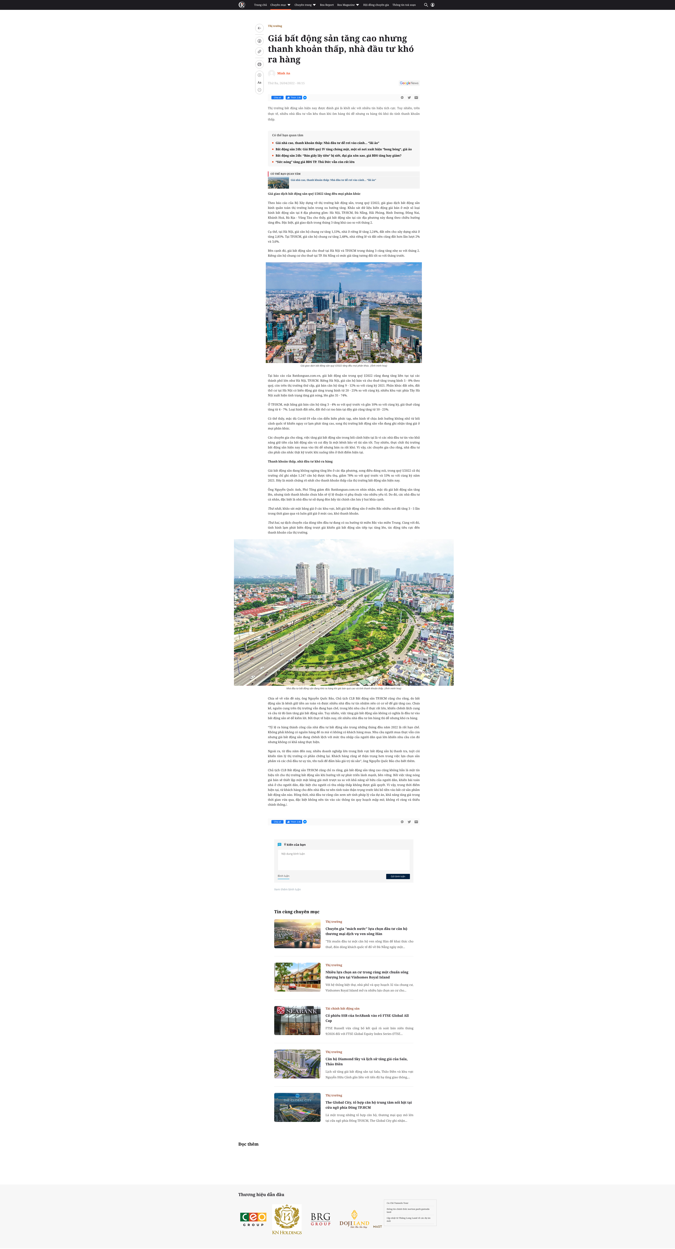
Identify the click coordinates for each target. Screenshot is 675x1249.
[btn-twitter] (409, 97)
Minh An (283, 73)
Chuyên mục (278, 5)
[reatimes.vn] (241, 4)
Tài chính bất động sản (343, 1008)
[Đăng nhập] (432, 6)
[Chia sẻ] (259, 41)
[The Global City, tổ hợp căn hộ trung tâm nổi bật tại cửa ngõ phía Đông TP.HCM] (297, 1107)
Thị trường (275, 26)
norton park (414, 1209)
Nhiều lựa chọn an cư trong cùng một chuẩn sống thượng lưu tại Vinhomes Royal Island (367, 975)
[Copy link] (259, 51)
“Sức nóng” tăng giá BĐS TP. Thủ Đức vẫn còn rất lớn (315, 162)
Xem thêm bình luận (287, 889)
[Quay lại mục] (259, 28)
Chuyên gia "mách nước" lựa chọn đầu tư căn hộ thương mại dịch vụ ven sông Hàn (366, 931)
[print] (259, 64)
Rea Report (327, 5)
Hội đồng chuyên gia (376, 5)
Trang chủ (260, 5)
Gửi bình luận (398, 876)
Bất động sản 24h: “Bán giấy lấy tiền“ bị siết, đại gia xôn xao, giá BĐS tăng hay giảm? (338, 155)
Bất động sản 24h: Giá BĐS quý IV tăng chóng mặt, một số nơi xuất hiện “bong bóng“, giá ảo (344, 149)
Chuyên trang (303, 5)
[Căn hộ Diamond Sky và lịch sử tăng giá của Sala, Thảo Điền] (297, 1063)
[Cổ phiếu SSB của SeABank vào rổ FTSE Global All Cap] (297, 1020)
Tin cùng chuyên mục (297, 912)
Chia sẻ (277, 97)
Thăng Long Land (408, 1217)
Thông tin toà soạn (404, 5)
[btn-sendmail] (416, 97)
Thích (296, 97)
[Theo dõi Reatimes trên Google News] (409, 83)
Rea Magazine (346, 5)
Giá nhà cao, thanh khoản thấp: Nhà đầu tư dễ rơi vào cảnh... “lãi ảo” (327, 143)
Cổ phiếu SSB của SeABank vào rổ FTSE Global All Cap (367, 1018)
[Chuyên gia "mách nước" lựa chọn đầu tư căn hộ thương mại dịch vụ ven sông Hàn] (297, 933)
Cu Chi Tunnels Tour (398, 1203)
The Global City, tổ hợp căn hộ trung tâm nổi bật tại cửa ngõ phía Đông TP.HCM (369, 1105)
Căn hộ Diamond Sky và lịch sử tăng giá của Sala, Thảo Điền (367, 1061)
